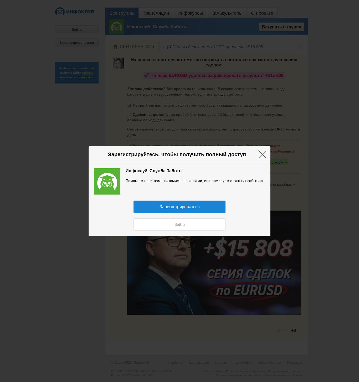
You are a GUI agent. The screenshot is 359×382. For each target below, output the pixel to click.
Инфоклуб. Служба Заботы (154, 170)
